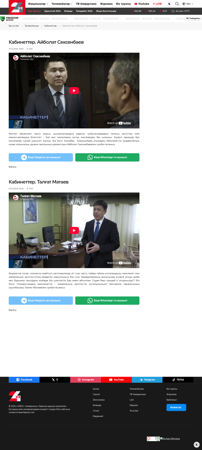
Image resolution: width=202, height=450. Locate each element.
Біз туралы (123, 4)
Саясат (96, 394)
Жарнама (106, 4)
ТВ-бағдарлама (86, 4)
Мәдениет (98, 416)
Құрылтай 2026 (52, 11)
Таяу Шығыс (34, 11)
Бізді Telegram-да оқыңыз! (44, 157)
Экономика (99, 400)
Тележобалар (137, 389)
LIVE (159, 4)
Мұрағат (134, 405)
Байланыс (172, 400)
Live (132, 400)
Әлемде (68, 11)
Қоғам (96, 389)
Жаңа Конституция (106, 11)
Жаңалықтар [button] (37, 4)
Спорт (96, 411)
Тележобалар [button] (61, 4)
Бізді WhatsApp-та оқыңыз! (110, 157)
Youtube (143, 4)
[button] (177, 4)
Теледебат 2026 (84, 11)
